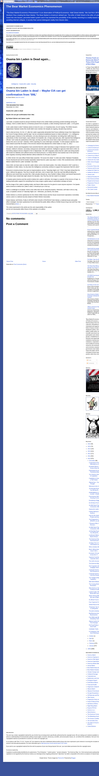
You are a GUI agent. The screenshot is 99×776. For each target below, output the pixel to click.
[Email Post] (36, 213)
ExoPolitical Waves (92, 682)
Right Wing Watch (92, 706)
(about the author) (19, 97)
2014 (89, 448)
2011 (89, 456)
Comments (91, 363)
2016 (89, 444)
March (91, 641)
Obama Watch (91, 689)
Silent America (91, 712)
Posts (89, 360)
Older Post (78, 261)
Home (44, 261)
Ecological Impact (92, 680)
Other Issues (90, 697)
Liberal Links (90, 174)
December (92, 460)
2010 (89, 458)
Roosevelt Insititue (92, 187)
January (91, 645)
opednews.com (11, 102)
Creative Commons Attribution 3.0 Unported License (29, 49)
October (91, 636)
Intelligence (14, 84)
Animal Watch (91, 665)
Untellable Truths (93, 629)
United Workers (91, 726)
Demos (89, 164)
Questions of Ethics (92, 703)
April (90, 638)
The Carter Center (92, 189)
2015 (89, 446)
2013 (89, 451)
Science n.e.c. (91, 710)
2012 (89, 453)
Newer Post (10, 261)
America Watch (91, 655)
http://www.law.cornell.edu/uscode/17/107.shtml (24, 39)
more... (18, 204)
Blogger (73, 758)
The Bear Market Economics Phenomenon (34, 6)
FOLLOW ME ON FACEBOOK (12, 32)
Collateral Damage (92, 674)
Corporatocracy (91, 676)
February (91, 643)
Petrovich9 (61, 758)
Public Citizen (91, 185)
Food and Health (92, 684)
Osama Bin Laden (24, 84)
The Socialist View (92, 720)
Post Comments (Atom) (20, 264)
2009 (89, 648)
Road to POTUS (91, 708)
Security (33, 84)
